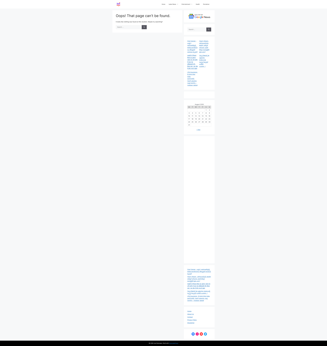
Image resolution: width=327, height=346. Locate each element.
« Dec (198, 130)
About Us (190, 314)
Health (198, 4)
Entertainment (186, 4)
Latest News (172, 4)
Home (163, 4)
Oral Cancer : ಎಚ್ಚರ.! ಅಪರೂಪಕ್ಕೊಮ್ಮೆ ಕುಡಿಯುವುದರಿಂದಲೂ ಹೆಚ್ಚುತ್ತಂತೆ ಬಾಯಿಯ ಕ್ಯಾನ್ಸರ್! (199, 272)
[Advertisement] (199, 199)
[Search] (144, 27)
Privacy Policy (192, 320)
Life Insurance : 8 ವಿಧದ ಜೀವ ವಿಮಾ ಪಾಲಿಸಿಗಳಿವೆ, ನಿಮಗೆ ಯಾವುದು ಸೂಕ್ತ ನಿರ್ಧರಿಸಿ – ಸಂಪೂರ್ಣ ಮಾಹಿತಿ (192, 78)
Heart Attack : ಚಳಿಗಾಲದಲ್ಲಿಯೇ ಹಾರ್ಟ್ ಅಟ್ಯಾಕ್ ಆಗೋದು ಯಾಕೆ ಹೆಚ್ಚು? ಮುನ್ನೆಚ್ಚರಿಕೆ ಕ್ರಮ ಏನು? (199, 279)
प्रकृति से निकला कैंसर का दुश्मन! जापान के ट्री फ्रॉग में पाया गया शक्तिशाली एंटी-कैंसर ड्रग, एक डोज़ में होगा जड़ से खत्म (192, 62)
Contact (190, 317)
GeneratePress (173, 343)
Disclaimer (206, 4)
